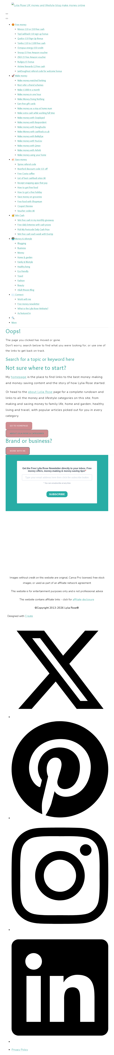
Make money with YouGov (30, 141)
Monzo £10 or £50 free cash (31, 29)
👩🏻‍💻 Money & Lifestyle (22, 238)
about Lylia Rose (40, 392)
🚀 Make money (19, 75)
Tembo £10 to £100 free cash (31, 43)
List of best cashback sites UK (32, 178)
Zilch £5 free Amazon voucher (32, 57)
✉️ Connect (17, 294)
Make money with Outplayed (31, 117)
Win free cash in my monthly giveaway (36, 220)
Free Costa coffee (26, 173)
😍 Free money (19, 24)
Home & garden (25, 257)
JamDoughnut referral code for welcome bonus (40, 71)
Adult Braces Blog (26, 290)
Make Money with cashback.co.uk (33, 131)
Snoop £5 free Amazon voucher (33, 52)
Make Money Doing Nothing (31, 99)
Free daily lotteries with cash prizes (34, 224)
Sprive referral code (27, 164)
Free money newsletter (28, 304)
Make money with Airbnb (29, 150)
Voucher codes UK (26, 210)
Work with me (24, 299)
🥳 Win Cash (18, 215)
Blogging (22, 243)
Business (22, 248)
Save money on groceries (30, 196)
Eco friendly (23, 271)
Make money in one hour (29, 94)
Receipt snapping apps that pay (32, 182)
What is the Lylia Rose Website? (33, 308)
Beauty (21, 285)
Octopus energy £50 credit (30, 47)
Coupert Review (25, 206)
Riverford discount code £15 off (33, 168)
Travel (20, 276)
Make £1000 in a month (29, 89)
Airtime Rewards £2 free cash (31, 66)
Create (29, 616)
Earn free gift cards (26, 103)
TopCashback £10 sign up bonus (33, 34)
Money (21, 252)
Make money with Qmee (29, 145)
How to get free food (28, 187)
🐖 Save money (19, 159)
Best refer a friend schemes (30, 85)
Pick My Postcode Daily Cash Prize (34, 229)
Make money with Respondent (32, 122)
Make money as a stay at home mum (35, 108)
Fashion (21, 280)
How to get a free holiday (30, 192)
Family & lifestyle (25, 262)
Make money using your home (32, 155)
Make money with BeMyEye (30, 136)
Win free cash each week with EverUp (35, 234)
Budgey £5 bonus (26, 61)
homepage (18, 377)
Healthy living (24, 266)
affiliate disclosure (83, 599)
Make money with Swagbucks (32, 127)
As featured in (24, 313)
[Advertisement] (57, 543)
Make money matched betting (32, 80)
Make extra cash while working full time (36, 113)
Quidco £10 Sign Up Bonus (30, 38)
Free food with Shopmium (30, 201)
